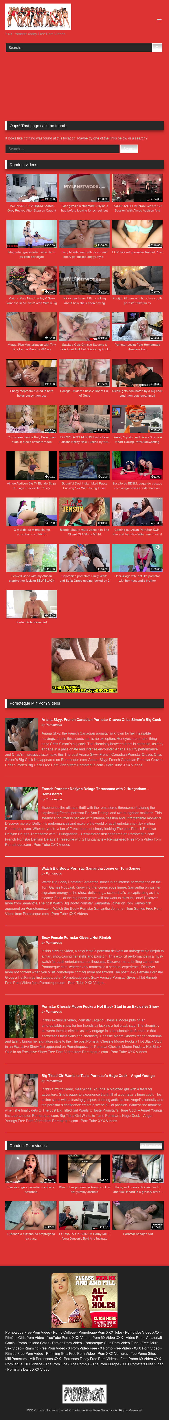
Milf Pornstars (16, 1359)
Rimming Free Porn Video (44, 1348)
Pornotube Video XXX (142, 1332)
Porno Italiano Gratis (33, 1343)
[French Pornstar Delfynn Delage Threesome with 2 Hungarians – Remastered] (21, 819)
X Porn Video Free (82, 1348)
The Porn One (56, 1364)
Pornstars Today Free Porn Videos (91, 1359)
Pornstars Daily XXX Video (28, 1369)
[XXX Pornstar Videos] (84, 18)
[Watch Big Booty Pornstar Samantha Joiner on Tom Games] (21, 899)
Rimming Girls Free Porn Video (70, 1353)
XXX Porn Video (147, 1348)
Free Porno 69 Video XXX (140, 1359)
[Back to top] (155, 1407)
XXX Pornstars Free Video (142, 1364)
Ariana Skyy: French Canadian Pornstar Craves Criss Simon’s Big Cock (101, 720)
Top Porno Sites (143, 1353)
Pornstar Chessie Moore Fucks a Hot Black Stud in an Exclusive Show (100, 1006)
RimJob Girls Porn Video (24, 1338)
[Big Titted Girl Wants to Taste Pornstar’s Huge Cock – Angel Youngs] (21, 1106)
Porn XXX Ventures (113, 1353)
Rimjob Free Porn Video (24, 1353)
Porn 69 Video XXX (107, 1338)
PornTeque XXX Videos (23, 1364)
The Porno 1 (80, 1364)
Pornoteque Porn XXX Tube (100, 1332)
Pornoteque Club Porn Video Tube (112, 1343)
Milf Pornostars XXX (45, 1359)
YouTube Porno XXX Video (68, 1338)
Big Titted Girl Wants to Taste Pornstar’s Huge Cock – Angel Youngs (98, 1076)
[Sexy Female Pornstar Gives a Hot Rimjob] (21, 968)
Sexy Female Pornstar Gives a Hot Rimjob (76, 937)
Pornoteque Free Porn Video (27, 1332)
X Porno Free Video (115, 1348)
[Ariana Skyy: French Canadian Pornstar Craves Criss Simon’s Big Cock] (21, 750)
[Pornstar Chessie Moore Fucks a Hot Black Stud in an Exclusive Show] (21, 1037)
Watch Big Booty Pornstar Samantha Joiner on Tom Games (91, 868)
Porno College (64, 1332)
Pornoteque (54, 724)
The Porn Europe (105, 1364)
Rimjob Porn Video (67, 1343)
